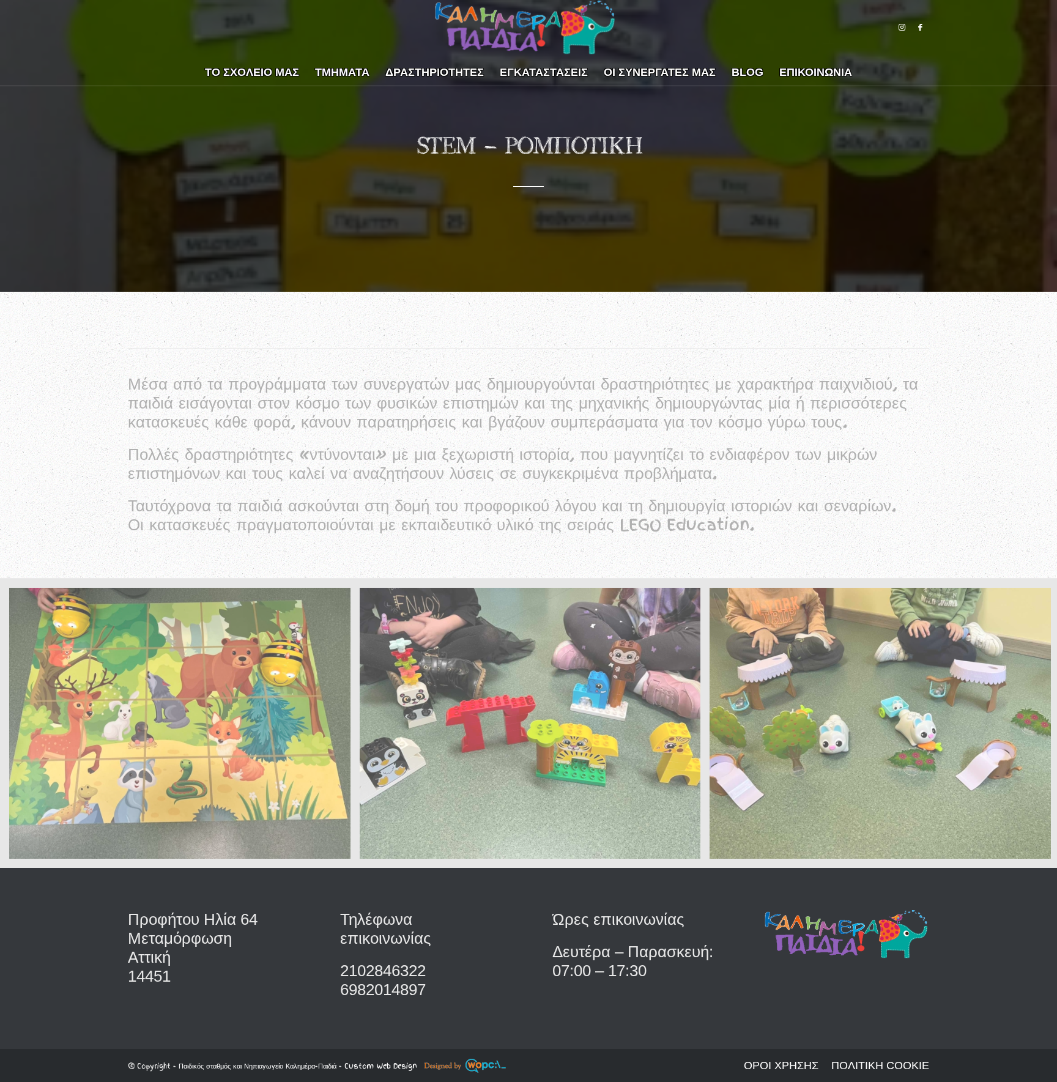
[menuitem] (252, 70)
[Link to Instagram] (901, 27)
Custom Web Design (382, 1066)
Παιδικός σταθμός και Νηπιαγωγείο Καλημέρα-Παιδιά (257, 1066)
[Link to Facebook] (920, 27)
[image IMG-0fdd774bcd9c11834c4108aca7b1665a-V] (184, 728)
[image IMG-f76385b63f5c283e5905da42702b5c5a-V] (535, 728)
